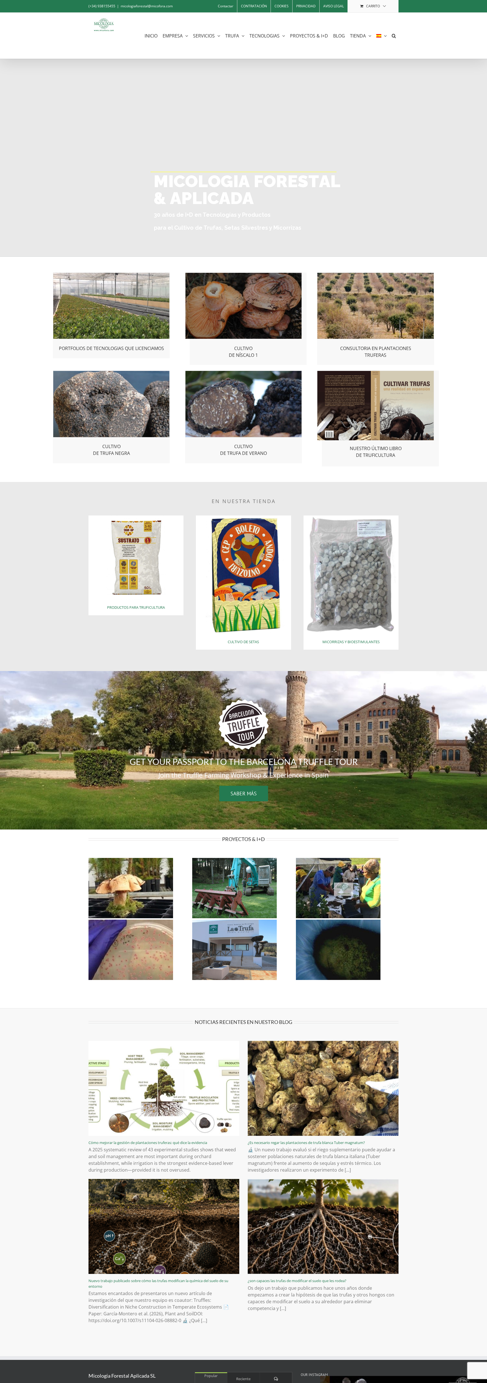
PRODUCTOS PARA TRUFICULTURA (136, 607)
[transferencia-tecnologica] (111, 275)
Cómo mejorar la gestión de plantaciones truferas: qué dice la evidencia (147, 1142)
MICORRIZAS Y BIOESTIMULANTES (351, 641)
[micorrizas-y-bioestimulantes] (351, 518)
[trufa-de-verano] (243, 373)
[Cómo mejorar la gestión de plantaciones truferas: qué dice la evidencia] (163, 1088)
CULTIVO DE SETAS (243, 641)
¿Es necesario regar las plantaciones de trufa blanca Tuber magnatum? (306, 1142)
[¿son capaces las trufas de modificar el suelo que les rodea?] (323, 1226)
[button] (394, 36)
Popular (211, 1375)
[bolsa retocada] (136, 518)
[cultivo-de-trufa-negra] (111, 373)
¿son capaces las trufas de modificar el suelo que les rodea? (297, 1280)
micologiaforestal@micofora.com (147, 6)
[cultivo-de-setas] (243, 518)
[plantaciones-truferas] (375, 275)
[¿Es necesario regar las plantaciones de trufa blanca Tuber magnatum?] (323, 1088)
